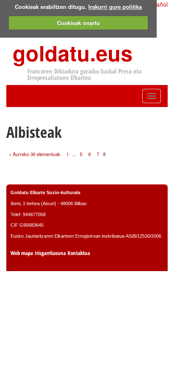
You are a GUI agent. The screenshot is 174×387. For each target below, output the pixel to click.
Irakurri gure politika (115, 7)
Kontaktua (79, 253)
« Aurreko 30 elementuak (34, 154)
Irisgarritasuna (50, 253)
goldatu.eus (73, 53)
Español (157, 4)
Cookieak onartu (78, 23)
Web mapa (22, 253)
